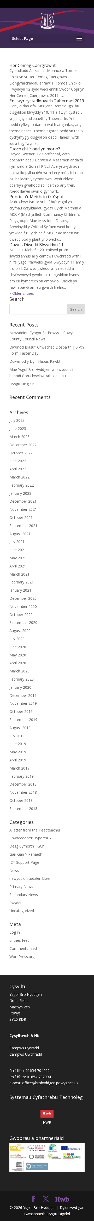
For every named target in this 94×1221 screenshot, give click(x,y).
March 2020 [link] (19, 671)
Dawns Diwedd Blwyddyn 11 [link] (36, 245)
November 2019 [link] (23, 703)
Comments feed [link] (23, 948)
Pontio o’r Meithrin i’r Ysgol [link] (36, 196)
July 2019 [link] (17, 735)
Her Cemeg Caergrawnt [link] (32, 65)
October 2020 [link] (21, 614)
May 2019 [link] (17, 751)
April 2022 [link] (17, 468)
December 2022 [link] (23, 444)
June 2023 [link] (17, 428)
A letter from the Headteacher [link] (34, 830)
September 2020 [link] (23, 622)
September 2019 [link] (23, 719)
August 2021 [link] (20, 533)
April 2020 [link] (17, 662)
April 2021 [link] (17, 566)
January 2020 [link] (20, 687)
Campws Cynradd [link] (24, 1047)
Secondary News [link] (23, 894)
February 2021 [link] (21, 582)
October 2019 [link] (21, 711)
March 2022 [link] (19, 477)
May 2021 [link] (17, 557)
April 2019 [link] (17, 759)
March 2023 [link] (19, 436)
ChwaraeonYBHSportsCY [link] (30, 837)
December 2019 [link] (23, 695)
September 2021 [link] (23, 525)
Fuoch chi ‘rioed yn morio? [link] (34, 149)
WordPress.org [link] (21, 956)
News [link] (14, 870)
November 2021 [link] (23, 509)
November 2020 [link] (23, 606)
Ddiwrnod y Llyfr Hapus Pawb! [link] (34, 361)
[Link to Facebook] (33, 1199)
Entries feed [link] (19, 940)
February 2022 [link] (21, 485)
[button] (47, 38)
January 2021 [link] (20, 590)
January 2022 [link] (20, 493)
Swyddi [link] (15, 902)
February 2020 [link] (21, 679)
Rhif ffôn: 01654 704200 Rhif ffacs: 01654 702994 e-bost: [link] (30, 1077)
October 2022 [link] (21, 452)
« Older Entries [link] (21, 293)
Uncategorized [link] (21, 910)
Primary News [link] (21, 886)
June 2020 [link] (17, 646)
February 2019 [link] (21, 776)
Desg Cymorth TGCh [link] (26, 846)
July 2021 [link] (17, 541)
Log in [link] (14, 932)
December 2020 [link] (23, 598)
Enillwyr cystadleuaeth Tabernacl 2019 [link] (46, 101)
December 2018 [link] (23, 784)
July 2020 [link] (17, 638)
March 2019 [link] (19, 768)
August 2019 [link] (20, 727)
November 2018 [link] (23, 792)
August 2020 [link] (20, 630)
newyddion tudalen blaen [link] (30, 878)
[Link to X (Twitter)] (46, 1199)
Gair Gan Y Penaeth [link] (25, 854)
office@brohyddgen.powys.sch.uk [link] (50, 1082)
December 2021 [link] (23, 501)
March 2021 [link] (19, 574)
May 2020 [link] (17, 654)
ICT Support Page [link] (24, 862)
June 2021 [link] (17, 549)
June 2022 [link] (17, 460)
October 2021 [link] (21, 517)
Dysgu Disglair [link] (21, 383)
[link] (47, 20)
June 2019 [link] (17, 743)
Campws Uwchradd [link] (25, 1054)
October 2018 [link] (21, 800)
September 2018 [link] (23, 808)
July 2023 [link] (17, 420)
